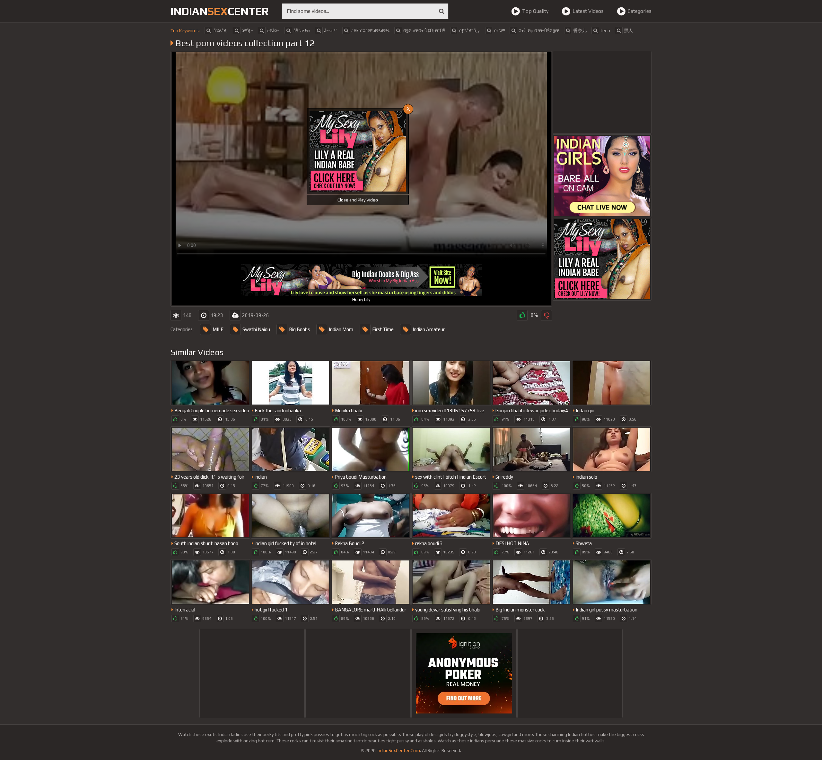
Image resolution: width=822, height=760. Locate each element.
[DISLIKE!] (546, 315)
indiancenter (220, 11)
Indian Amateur (429, 329)
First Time (383, 329)
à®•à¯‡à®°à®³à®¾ (370, 30)
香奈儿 (580, 30)
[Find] (441, 11)
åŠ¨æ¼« (301, 30)
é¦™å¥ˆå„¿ (469, 30)
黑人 (628, 30)
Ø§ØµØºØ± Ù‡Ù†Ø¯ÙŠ (424, 30)
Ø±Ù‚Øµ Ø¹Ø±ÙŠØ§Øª (539, 30)
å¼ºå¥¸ (221, 30)
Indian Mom (341, 329)
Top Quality (535, 11)
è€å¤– (273, 30)
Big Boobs (299, 329)
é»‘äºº (499, 30)
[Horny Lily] (602, 259)
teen (605, 30)
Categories (639, 11)
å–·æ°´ (330, 30)
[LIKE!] (522, 315)
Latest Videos (588, 11)
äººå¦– (247, 30)
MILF (218, 329)
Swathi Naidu (256, 329)
